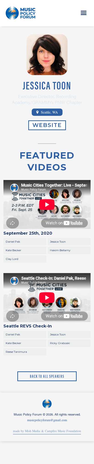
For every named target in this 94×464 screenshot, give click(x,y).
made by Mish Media (26, 431)
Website (47, 125)
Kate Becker (13, 250)
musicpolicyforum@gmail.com (47, 420)
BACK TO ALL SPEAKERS (47, 376)
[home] (21, 13)
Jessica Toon (58, 241)
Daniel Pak (13, 241)
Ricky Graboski (60, 343)
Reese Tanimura (16, 351)
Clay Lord (12, 259)
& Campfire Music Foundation (60, 431)
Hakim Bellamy (60, 250)
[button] (84, 13)
